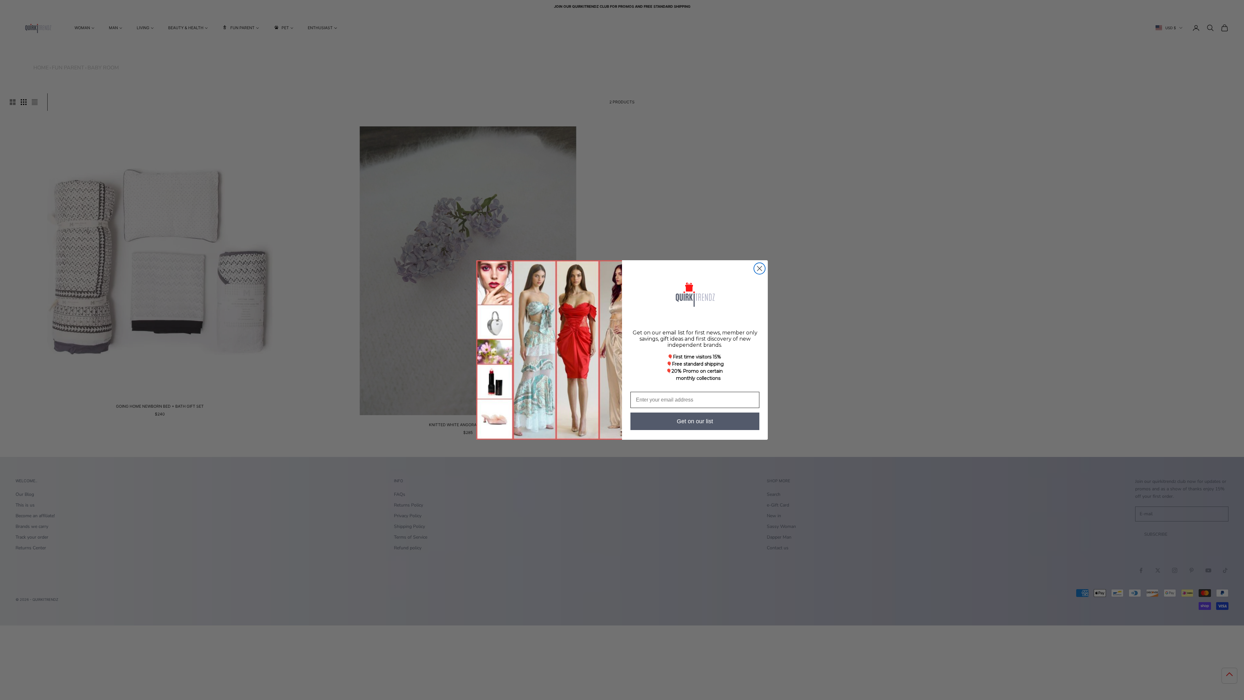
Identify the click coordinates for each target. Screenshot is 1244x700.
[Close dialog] (759, 268)
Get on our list (695, 421)
